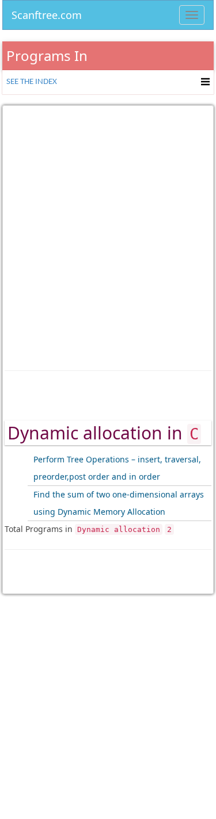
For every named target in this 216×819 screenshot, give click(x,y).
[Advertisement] (108, 230)
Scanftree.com (47, 13)
